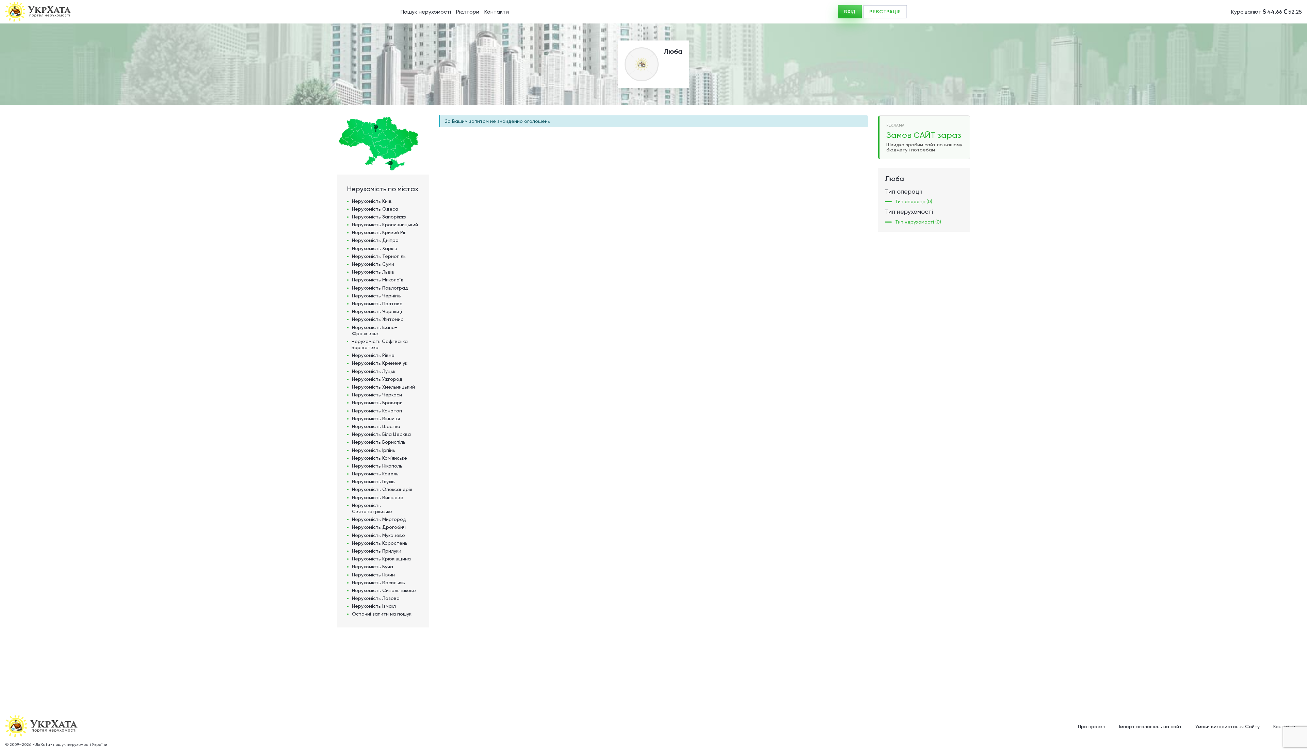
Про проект (1092, 726)
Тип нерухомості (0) (918, 222)
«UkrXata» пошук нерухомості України (69, 744)
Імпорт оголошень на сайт (1150, 726)
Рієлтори (467, 12)
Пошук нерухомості (426, 12)
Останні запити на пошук (382, 614)
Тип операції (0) (913, 201)
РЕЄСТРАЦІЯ (885, 12)
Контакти (496, 12)
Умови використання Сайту (1227, 726)
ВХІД (850, 12)
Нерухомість (372, 201)
